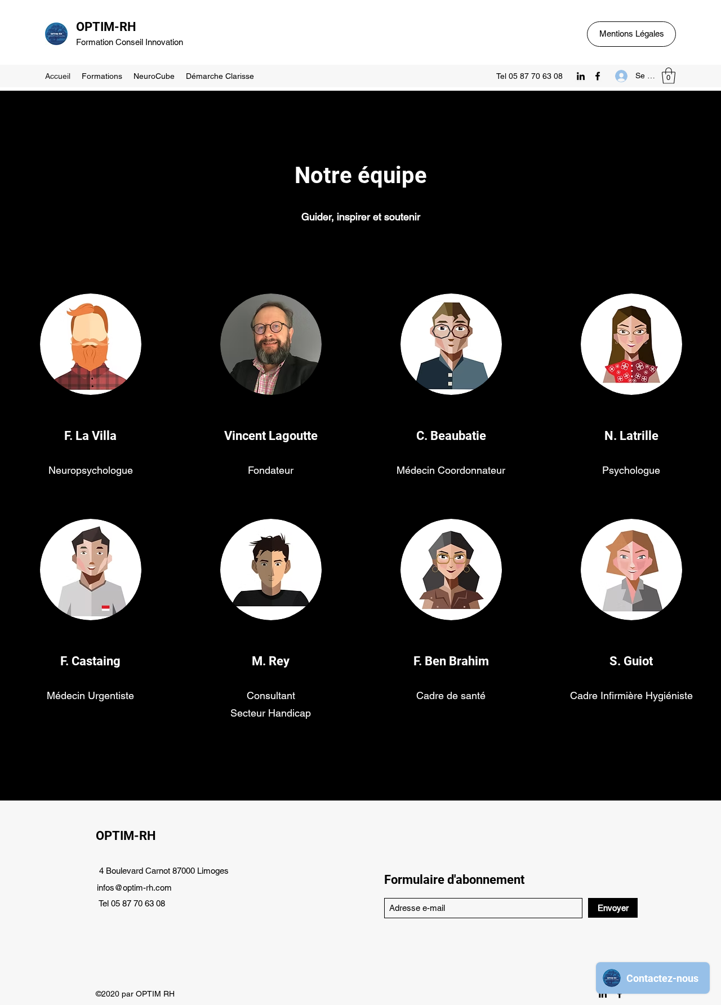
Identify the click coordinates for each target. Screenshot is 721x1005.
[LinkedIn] (580, 76)
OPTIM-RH (106, 27)
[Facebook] (597, 76)
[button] (668, 76)
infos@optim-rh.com (134, 887)
